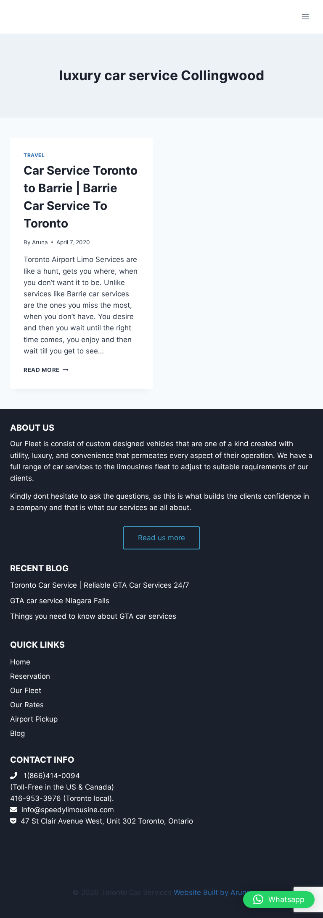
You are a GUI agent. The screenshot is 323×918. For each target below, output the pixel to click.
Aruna (40, 242)
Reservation (30, 676)
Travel (34, 155)
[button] (279, 899)
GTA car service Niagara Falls (59, 600)
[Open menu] (305, 16)
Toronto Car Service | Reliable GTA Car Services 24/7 (99, 585)
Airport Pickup (34, 719)
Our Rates (27, 705)
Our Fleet (25, 690)
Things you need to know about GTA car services (93, 616)
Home (20, 662)
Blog (17, 733)
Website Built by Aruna (211, 892)
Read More (46, 369)
